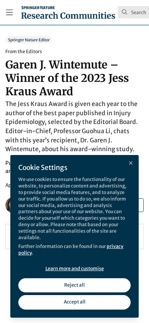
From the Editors (23, 51)
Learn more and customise (74, 268)
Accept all (75, 302)
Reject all (74, 285)
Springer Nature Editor (29, 39)
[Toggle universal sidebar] (9, 12)
